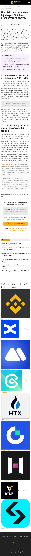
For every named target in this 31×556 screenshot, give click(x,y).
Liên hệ (15, 538)
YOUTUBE (7, 230)
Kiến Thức (19, 536)
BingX (11, 217)
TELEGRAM (13, 230)
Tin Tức (3, 536)
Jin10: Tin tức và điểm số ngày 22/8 (11, 243)
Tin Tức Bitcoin (8, 21)
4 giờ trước (5, 262)
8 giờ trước (5, 274)
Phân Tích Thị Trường (11, 536)
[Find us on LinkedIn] (11, 552)
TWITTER (18, 230)
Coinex (7, 219)
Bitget (13, 219)
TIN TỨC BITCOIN (13, 228)
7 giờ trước (5, 268)
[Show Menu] (2, 2)
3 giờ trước (5, 256)
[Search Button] (29, 2)
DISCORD (24, 230)
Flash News (25, 536)
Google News (14, 542)
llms (18, 542)
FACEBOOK (23, 228)
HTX (26, 217)
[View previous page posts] (14, 278)
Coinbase (8, 30)
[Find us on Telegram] (15, 552)
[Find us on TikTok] (20, 552)
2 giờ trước (5, 251)
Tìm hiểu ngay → (9, 319)
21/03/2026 (17, 21)
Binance (16, 217)
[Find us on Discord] (22, 552)
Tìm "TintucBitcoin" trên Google (16, 24)
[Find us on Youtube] (17, 552)
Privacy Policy (15, 543)
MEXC (22, 217)
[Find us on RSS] (18, 552)
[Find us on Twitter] (9, 552)
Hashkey (18, 219)
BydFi (24, 219)
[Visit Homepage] (15, 2)
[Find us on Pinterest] (13, 552)
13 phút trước (5, 245)
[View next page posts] (17, 278)
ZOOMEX (5, 217)
